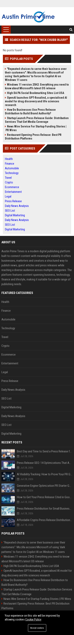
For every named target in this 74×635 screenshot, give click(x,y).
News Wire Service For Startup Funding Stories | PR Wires (35, 128)
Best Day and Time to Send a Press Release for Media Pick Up (45, 451)
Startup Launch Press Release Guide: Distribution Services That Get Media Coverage (37, 119)
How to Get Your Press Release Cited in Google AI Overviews (45, 497)
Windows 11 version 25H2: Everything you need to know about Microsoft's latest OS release (37, 86)
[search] (71, 30)
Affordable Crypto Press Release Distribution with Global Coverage (45, 520)
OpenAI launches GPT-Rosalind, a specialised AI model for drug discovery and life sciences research (36, 101)
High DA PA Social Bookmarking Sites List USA (35, 93)
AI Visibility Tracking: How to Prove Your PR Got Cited (45, 474)
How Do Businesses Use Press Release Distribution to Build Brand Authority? (30, 111)
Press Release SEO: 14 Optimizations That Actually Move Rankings (45, 463)
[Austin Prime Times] (28, 16)
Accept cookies (37, 628)
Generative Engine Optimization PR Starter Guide (45, 486)
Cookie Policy (33, 619)
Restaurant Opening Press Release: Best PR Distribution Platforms (33, 136)
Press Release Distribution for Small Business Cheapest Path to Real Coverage (45, 508)
